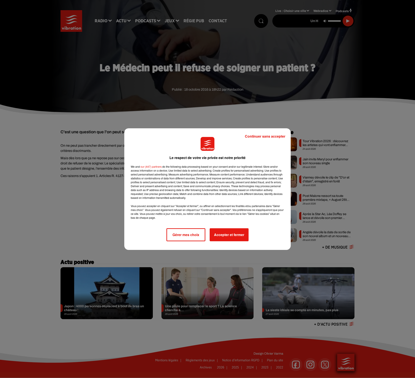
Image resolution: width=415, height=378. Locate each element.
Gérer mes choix (185, 234)
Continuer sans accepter (265, 136)
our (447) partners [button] (151, 166)
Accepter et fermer (229, 234)
